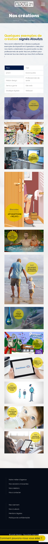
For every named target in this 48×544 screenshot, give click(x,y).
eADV (8, 73)
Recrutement (14, 505)
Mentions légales (15, 513)
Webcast (29, 91)
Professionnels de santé (32, 79)
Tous (8, 68)
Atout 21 (16, 20)
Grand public (31, 73)
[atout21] (24, 4)
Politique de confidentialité (19, 518)
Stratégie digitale (12, 91)
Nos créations (14, 488)
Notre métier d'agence (18, 480)
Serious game (11, 86)
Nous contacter (15, 492)
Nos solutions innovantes (18, 484)
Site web (29, 86)
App (27, 68)
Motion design (11, 80)
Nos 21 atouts (14, 509)
